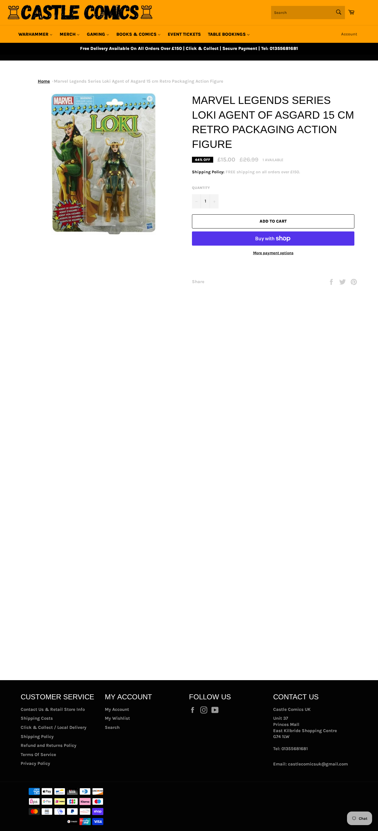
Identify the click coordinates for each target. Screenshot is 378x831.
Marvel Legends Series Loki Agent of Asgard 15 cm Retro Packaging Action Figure (138, 81)
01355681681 (294, 748)
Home (44, 81)
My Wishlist (117, 718)
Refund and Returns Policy (48, 745)
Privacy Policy (35, 763)
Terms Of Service (38, 754)
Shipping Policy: (209, 171)
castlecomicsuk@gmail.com (318, 764)
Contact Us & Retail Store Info (53, 709)
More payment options (273, 253)
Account (349, 34)
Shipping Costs (37, 718)
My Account (117, 709)
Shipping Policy (37, 736)
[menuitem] (35, 34)
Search (112, 727)
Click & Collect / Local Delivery (54, 727)
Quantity (201, 188)
